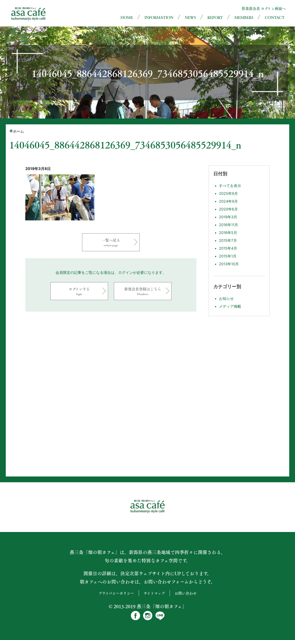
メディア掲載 (230, 306)
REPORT (215, 17)
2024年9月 (228, 201)
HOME (127, 17)
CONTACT (275, 17)
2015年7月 (228, 240)
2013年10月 (229, 264)
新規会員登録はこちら (142, 291)
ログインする (79, 291)
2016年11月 (228, 224)
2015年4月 (228, 248)
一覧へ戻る (111, 242)
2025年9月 (228, 193)
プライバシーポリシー (116, 593)
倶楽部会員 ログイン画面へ (264, 8)
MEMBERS (243, 17)
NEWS (190, 17)
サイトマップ (154, 593)
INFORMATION (159, 17)
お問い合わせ (185, 593)
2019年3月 (228, 217)
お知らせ (226, 298)
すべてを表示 (230, 185)
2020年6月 (228, 209)
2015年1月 (227, 256)
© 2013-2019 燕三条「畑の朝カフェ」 (148, 606)
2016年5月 (228, 232)
